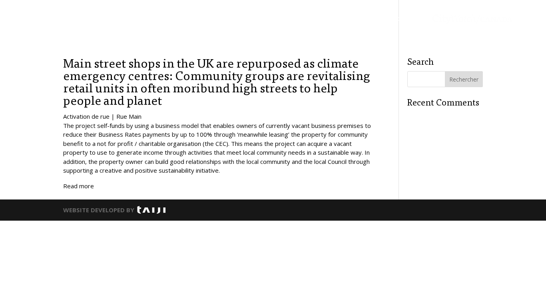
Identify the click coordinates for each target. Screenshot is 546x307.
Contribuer (275, 17)
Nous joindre (357, 17)
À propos (315, 17)
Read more (78, 186)
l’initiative (235, 17)
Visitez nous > (407, 18)
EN (527, 18)
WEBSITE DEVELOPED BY (98, 210)
